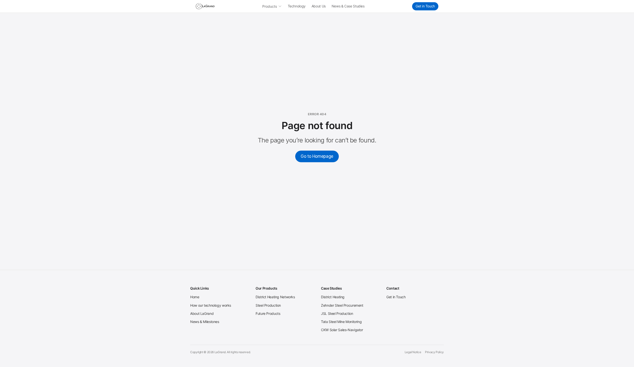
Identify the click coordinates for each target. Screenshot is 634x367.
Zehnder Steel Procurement (342, 305)
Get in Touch (425, 6)
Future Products (268, 313)
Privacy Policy (434, 352)
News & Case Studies (348, 6)
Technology (297, 6)
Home (194, 297)
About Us (319, 6)
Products (269, 6)
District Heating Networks (275, 297)
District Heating (332, 297)
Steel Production (268, 305)
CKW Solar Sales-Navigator (342, 330)
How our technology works (210, 305)
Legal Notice (413, 352)
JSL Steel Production (337, 313)
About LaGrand (201, 313)
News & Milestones (204, 322)
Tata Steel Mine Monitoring (341, 322)
